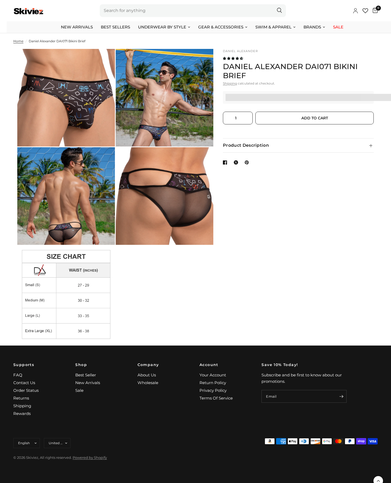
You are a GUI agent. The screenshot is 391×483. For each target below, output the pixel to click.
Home (18, 41)
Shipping (230, 83)
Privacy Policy (213, 390)
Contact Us (24, 382)
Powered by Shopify (90, 457)
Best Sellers (115, 27)
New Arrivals (77, 27)
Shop (81, 365)
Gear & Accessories (220, 27)
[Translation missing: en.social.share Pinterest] (248, 162)
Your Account (212, 374)
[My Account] (355, 10)
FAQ (17, 374)
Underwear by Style (162, 27)
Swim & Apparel (273, 27)
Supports (23, 365)
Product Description (246, 145)
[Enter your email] (341, 396)
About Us (147, 374)
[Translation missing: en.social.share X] (237, 162)
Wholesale (148, 382)
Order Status (26, 390)
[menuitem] (77, 27)
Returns (21, 398)
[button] (233, 58)
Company (148, 365)
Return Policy (212, 382)
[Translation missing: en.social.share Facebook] (226, 162)
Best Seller (85, 374)
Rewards (22, 413)
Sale (338, 27)
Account (208, 365)
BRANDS (312, 27)
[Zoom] (104, 60)
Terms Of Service (216, 398)
